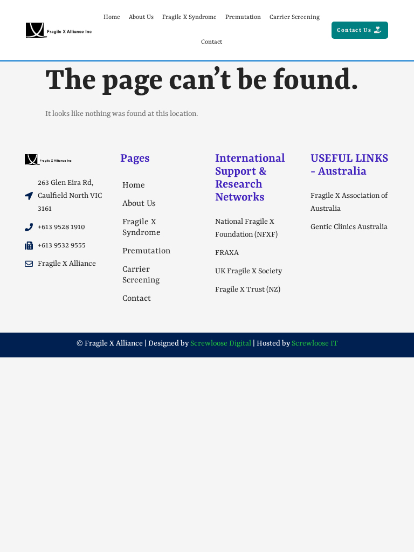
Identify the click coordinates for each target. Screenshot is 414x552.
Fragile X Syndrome (189, 17)
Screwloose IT (315, 343)
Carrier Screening (295, 17)
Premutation (243, 17)
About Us (141, 17)
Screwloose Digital (220, 343)
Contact (211, 42)
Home (112, 17)
